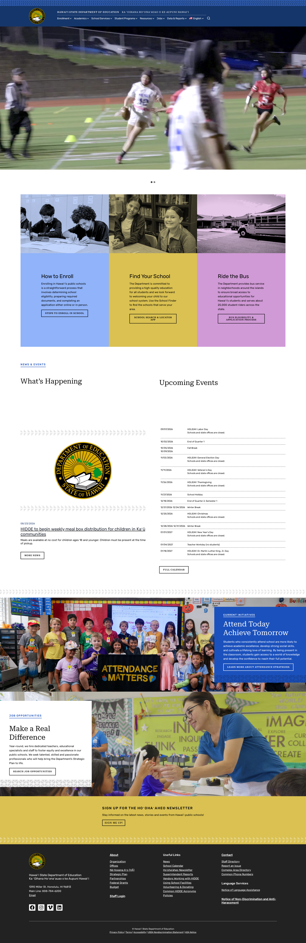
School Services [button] (100, 18)
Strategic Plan (118, 874)
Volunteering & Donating (178, 887)
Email (32, 895)
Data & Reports (175, 18)
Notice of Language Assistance (241, 890)
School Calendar (173, 865)
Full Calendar (174, 569)
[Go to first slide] (300, 103)
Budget (114, 887)
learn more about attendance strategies (258, 667)
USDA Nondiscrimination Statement (165, 932)
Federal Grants (119, 882)
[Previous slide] (6, 103)
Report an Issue (231, 865)
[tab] (151, 182)
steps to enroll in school (64, 313)
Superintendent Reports (178, 874)
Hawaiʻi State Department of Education (88, 12)
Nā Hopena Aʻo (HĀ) (122, 870)
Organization (118, 861)
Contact (227, 855)
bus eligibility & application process (241, 318)
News (166, 861)
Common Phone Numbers (237, 874)
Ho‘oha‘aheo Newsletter (177, 870)
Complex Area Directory (236, 870)
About (114, 855)
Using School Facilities (177, 882)
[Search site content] (208, 17)
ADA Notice (190, 932)
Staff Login (117, 896)
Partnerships (118, 878)
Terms (129, 932)
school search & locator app (153, 318)
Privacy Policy (117, 932)
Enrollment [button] (63, 18)
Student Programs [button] (125, 18)
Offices (114, 865)
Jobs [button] (159, 18)
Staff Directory (231, 861)
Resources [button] (146, 18)
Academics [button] (80, 18)
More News (32, 555)
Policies (168, 895)
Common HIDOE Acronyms (179, 891)
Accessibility (140, 932)
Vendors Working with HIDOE (181, 878)
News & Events (33, 364)
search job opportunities (32, 771)
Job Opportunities (25, 715)
